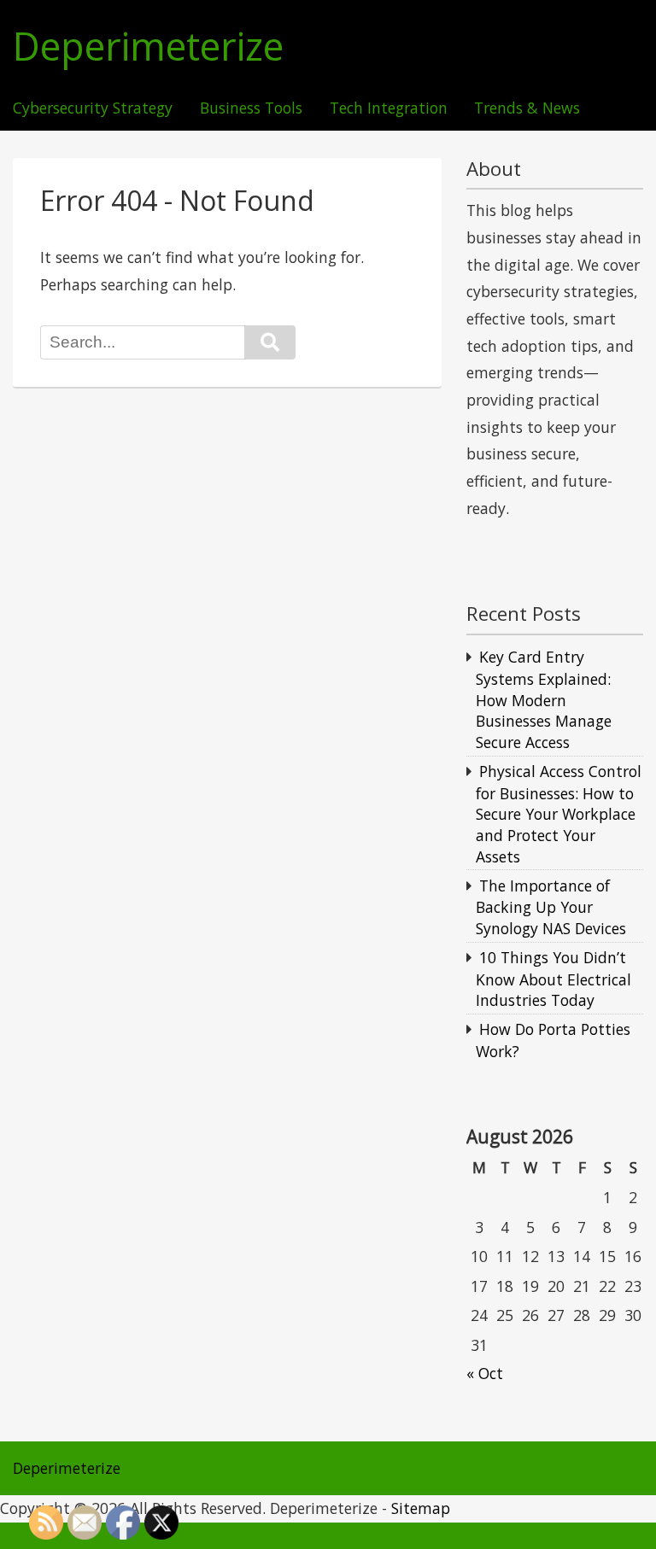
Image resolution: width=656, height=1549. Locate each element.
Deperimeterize (148, 46)
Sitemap (420, 1508)
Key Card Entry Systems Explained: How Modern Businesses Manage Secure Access (544, 699)
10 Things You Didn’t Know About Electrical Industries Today (553, 978)
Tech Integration (389, 108)
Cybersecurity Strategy (93, 108)
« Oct (484, 1373)
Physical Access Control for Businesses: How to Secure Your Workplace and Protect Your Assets (558, 814)
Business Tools (251, 108)
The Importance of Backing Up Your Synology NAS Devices (551, 906)
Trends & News (527, 108)
